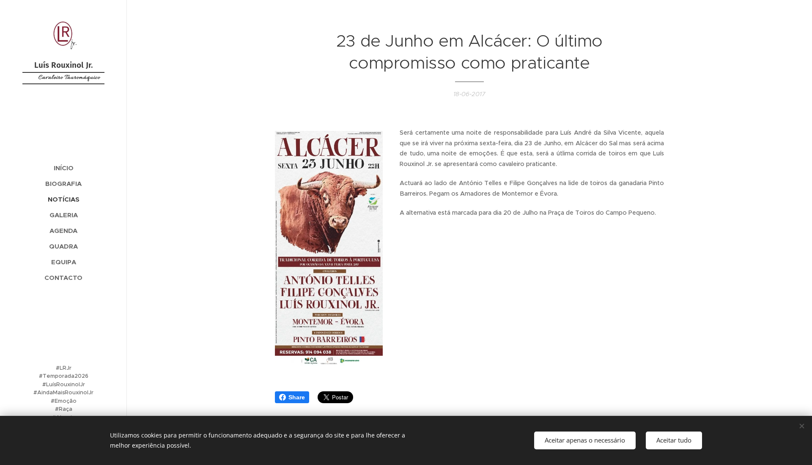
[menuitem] (63, 168)
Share (296, 397)
